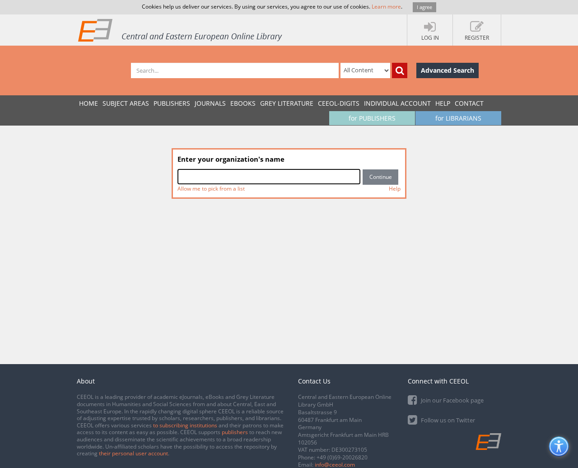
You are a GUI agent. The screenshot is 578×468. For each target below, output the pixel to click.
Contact (469, 103)
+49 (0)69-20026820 (342, 457)
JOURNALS (210, 103)
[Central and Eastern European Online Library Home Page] (180, 29)
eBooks (243, 103)
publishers (235, 432)
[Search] (399, 70)
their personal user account (133, 453)
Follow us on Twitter (447, 420)
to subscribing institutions (185, 425)
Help (442, 103)
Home (88, 103)
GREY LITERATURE (286, 103)
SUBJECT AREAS (126, 103)
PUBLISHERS (172, 103)
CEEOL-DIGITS (338, 103)
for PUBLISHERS (372, 118)
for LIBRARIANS (458, 118)
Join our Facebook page (452, 400)
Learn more (386, 6)
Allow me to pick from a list (211, 188)
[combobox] (268, 176)
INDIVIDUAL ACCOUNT (397, 103)
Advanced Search (447, 70)
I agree (424, 7)
